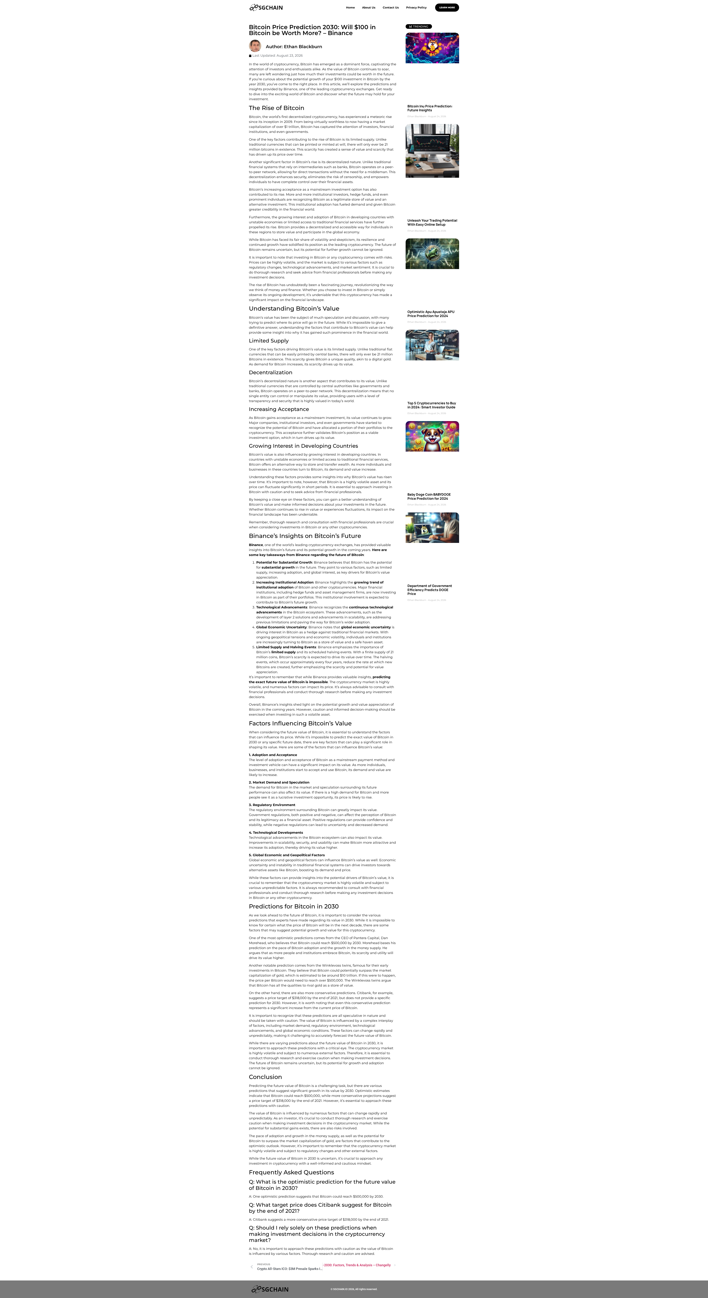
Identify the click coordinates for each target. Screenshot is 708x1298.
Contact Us (391, 7)
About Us (368, 7)
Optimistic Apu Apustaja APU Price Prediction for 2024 (430, 313)
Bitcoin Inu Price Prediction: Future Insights (429, 108)
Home (350, 7)
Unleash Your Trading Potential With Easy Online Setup (432, 222)
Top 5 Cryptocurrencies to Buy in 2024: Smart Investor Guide (431, 405)
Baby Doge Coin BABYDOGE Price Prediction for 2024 (429, 496)
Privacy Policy (416, 7)
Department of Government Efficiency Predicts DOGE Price (429, 589)
